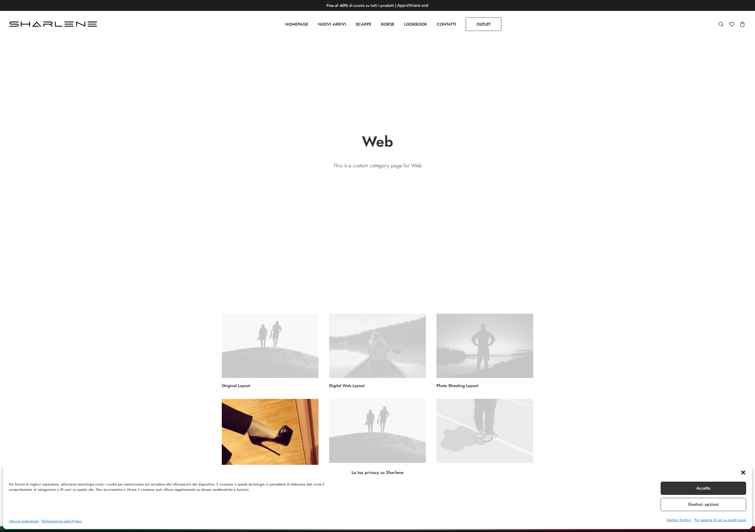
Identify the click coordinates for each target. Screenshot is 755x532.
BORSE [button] (387, 24)
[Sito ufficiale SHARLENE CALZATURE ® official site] (54, 24)
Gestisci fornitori (679, 520)
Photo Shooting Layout (457, 386)
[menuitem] (296, 24)
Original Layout (236, 386)
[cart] (741, 24)
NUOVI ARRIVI (332, 24)
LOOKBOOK (415, 24)
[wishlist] (731, 24)
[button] (743, 472)
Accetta (703, 488)
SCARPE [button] (363, 24)
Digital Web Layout (347, 386)
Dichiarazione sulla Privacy (62, 521)
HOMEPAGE (296, 24)
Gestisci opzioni (703, 504)
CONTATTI (446, 24)
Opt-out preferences (24, 521)
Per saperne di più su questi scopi (720, 520)
